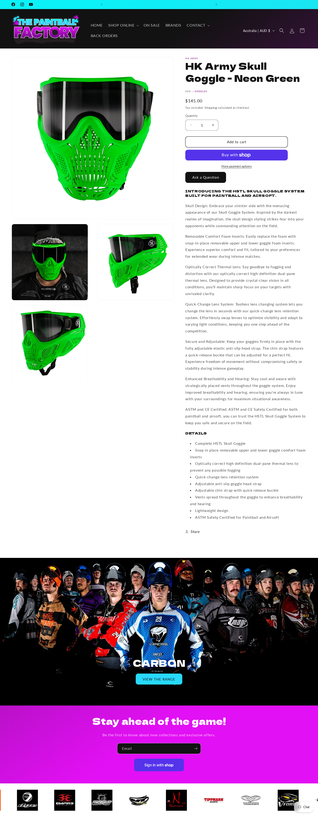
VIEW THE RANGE (159, 679)
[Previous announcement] (102, 4)
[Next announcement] (216, 4)
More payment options (236, 166)
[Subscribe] (195, 748)
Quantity (191, 116)
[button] (123, 25)
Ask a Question (205, 177)
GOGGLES (201, 91)
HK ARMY (191, 58)
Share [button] (195, 532)
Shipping (211, 107)
